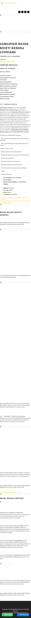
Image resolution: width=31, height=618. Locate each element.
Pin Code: (6, 190)
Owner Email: (7, 180)
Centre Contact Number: (10, 182)
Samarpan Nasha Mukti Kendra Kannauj (13, 589)
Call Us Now (23, 614)
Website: (5, 184)
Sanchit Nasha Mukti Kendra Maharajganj (12, 576)
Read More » (3, 227)
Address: (5, 188)
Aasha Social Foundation (10, 552)
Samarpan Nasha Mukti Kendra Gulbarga (13, 219)
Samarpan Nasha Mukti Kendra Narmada (13, 412)
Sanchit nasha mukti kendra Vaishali (12, 399)
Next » (23, 492)
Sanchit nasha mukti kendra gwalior (12, 271)
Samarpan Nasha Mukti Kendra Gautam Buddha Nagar (13, 481)
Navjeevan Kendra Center (11, 523)
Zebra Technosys (23, 613)
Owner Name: (7, 177)
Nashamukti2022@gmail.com (20, 180)
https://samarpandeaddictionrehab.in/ (14, 186)
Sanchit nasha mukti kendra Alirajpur (12, 469)
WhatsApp (8, 614)
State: (5, 192)
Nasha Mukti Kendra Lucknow (12, 510)
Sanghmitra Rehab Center (11, 537)
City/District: (7, 194)
